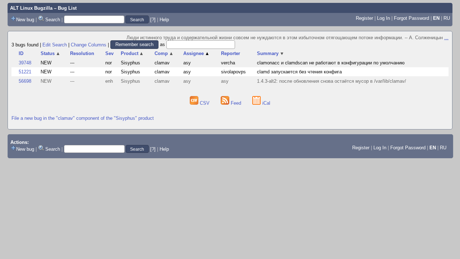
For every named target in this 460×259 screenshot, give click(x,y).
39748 (25, 62)
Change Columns (88, 44)
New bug (25, 19)
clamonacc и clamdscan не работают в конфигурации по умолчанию (331, 62)
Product (132, 53)
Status (50, 53)
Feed (236, 103)
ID (21, 53)
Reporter (230, 53)
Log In (383, 18)
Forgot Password (411, 18)
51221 (25, 71)
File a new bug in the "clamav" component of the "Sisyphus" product (83, 118)
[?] (153, 19)
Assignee (196, 53)
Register (364, 18)
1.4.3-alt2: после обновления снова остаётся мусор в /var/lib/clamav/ (331, 81)
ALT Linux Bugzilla (31, 8)
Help (164, 19)
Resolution (82, 53)
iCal (265, 103)
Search (52, 19)
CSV (204, 103)
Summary (270, 53)
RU (446, 18)
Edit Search (54, 44)
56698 (25, 81)
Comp (164, 53)
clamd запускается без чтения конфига (299, 71)
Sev (109, 53)
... (446, 37)
